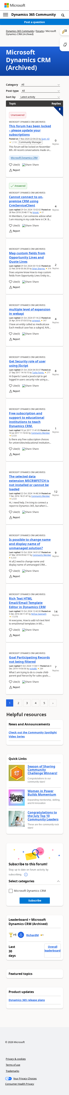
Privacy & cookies (16, 1059)
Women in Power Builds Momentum (42, 792)
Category (12, 84)
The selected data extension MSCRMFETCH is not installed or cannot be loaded (29, 482)
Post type (12, 91)
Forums (40, 31)
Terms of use (13, 1065)
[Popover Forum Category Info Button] (26, 874)
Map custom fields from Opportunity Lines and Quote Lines (27, 257)
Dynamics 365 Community (33, 14)
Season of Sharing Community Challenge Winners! (42, 770)
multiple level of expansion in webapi (29, 311)
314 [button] (49, 268)
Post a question (34, 22)
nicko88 (33, 668)
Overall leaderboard (52, 948)
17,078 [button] (14, 616)
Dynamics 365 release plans (27, 1000)
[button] (63, 15)
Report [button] (16, 170)
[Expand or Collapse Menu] (5, 15)
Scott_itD (45, 138)
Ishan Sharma (38, 268)
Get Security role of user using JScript (27, 363)
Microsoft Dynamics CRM (24, 157)
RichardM (32, 935)
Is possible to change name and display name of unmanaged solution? (30, 543)
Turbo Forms (38, 372)
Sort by (11, 97)
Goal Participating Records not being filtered (29, 659)
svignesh (36, 320)
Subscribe (34, 900)
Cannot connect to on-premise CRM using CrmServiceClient (26, 201)
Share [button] (35, 164)
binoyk (36, 212)
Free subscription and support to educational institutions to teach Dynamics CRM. (26, 419)
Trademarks (12, 1071)
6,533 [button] (14, 435)
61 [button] (42, 212)
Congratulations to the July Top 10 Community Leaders (43, 816)
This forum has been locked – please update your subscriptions (30, 130)
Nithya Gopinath (38, 614)
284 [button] (41, 668)
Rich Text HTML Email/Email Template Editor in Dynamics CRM (27, 602)
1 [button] (43, 935)
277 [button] (48, 372)
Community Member (40, 433)
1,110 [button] (14, 142)
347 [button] (45, 320)
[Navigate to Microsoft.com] (14, 5)
